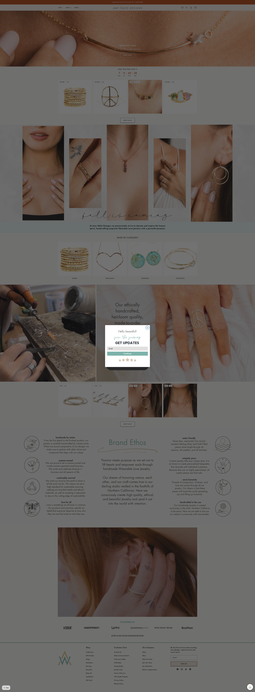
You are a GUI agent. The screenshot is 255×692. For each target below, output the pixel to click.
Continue (127, 353)
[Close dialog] (147, 327)
